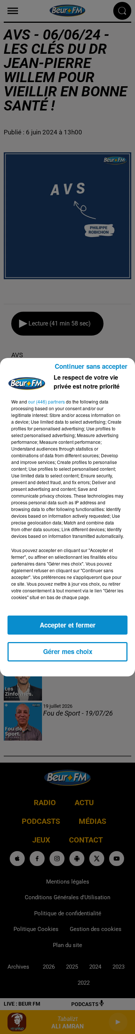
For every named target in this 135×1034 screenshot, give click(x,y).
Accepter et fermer (68, 624)
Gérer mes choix (67, 651)
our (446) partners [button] (46, 401)
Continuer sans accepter (91, 366)
